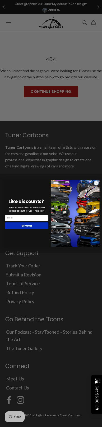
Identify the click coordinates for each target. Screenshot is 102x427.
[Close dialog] (96, 183)
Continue (26, 225)
